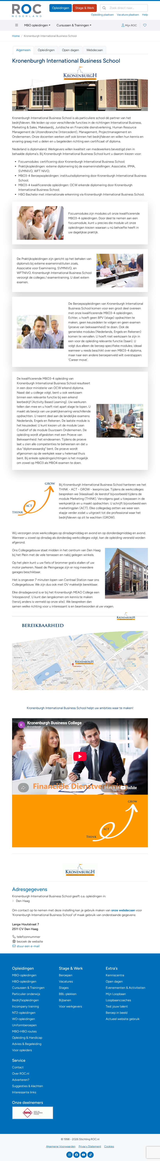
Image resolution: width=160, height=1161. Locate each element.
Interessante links (24, 1092)
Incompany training (25, 1006)
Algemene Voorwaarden (61, 1146)
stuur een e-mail (27, 946)
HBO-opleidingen (24, 981)
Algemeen (23, 50)
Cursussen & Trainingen (73, 25)
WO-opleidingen (23, 1019)
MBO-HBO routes (24, 1031)
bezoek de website (29, 941)
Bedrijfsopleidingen (25, 1000)
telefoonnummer (28, 937)
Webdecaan (94, 50)
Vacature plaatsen (128, 14)
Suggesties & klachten (27, 1086)
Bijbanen (65, 1000)
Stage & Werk (84, 8)
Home (16, 36)
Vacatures (66, 981)
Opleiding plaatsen (102, 14)
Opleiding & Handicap (27, 1037)
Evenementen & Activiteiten (125, 988)
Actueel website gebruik (123, 1019)
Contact (18, 1067)
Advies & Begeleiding (26, 1044)
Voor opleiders (22, 1050)
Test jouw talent (117, 1006)
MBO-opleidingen (24, 975)
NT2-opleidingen (24, 1013)
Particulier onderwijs (26, 994)
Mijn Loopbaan (116, 994)
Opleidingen (60, 8)
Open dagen (70, 50)
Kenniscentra (115, 975)
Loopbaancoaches (118, 1000)
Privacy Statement (90, 1146)
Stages (63, 988)
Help (145, 14)
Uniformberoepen (24, 1025)
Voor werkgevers (70, 1006)
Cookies (109, 1146)
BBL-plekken (67, 994)
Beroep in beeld (116, 1013)
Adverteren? (20, 1080)
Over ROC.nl (20, 1073)
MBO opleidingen (36, 25)
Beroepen (65, 975)
